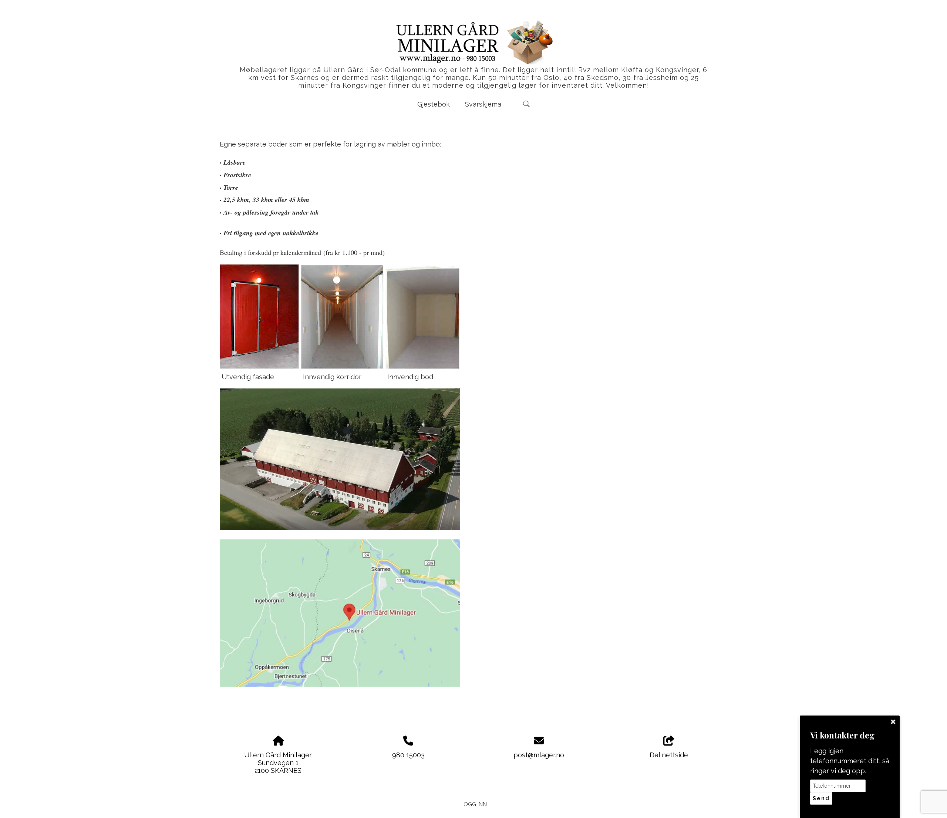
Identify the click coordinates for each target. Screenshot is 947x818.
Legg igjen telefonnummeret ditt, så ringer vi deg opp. (849, 761)
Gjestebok (433, 104)
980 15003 (408, 755)
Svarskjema (483, 104)
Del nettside (669, 755)
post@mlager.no (538, 755)
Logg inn (474, 804)
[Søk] (526, 104)
